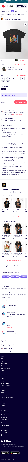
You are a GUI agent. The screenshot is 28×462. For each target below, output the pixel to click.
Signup (3, 372)
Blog (2, 365)
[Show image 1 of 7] (1, 60)
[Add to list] (25, 24)
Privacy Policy (12, 444)
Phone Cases (23, 11)
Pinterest (6, 435)
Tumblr (5, 432)
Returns (3, 405)
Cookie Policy (21, 446)
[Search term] (25, 6)
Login (2, 370)
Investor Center (5, 383)
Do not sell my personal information (9, 446)
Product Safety (5, 412)
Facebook (6, 427)
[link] (6, 276)
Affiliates (3, 388)
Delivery (3, 403)
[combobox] (21, 6)
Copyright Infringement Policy (9, 345)
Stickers (17, 11)
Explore (3, 11)
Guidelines (3, 410)
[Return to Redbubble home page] (8, 6)
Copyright (3, 415)
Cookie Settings (5, 419)
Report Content (5, 341)
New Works (4, 363)
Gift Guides (4, 359)
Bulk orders (4, 375)
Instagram (6, 425)
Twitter (5, 430)
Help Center (4, 408)
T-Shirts (4, 286)
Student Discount (5, 368)
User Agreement (4, 444)
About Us (3, 381)
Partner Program (5, 385)
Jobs (2, 392)
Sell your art (4, 390)
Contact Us (4, 417)
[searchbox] (14, 272)
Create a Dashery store (7, 397)
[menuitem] (3, 11)
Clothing (9, 11)
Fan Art (3, 361)
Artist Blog (4, 395)
